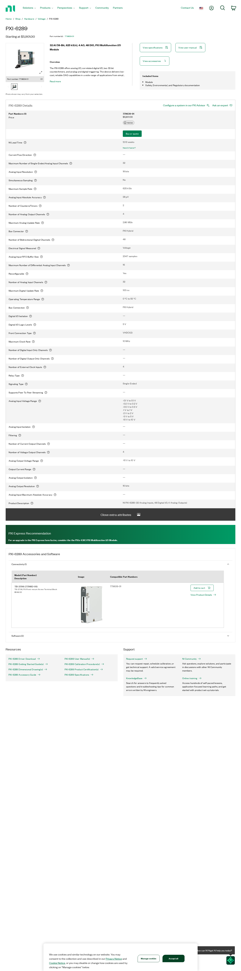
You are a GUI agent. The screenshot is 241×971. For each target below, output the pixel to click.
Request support (134, 658)
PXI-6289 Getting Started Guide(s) (26, 664)
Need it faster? (129, 147)
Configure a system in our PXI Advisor (184, 105)
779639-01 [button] (69, 36)
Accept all (173, 958)
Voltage (42, 18)
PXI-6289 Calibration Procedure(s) (82, 664)
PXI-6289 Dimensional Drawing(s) (25, 669)
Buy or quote (132, 133)
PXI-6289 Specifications (77, 674)
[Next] (41, 87)
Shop (18, 18)
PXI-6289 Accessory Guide (22, 674)
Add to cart (199, 587)
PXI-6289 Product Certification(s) (82, 669)
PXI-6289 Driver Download (22, 658)
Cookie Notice (57, 963)
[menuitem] (29, 8)
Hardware (29, 18)
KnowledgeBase (134, 678)
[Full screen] (40, 72)
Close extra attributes (116, 514)
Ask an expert (220, 105)
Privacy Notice (114, 958)
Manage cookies (148, 958)
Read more (55, 81)
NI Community (189, 658)
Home (9, 18)
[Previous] (8, 87)
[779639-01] (14, 87)
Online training (189, 678)
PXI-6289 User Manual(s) (77, 658)
